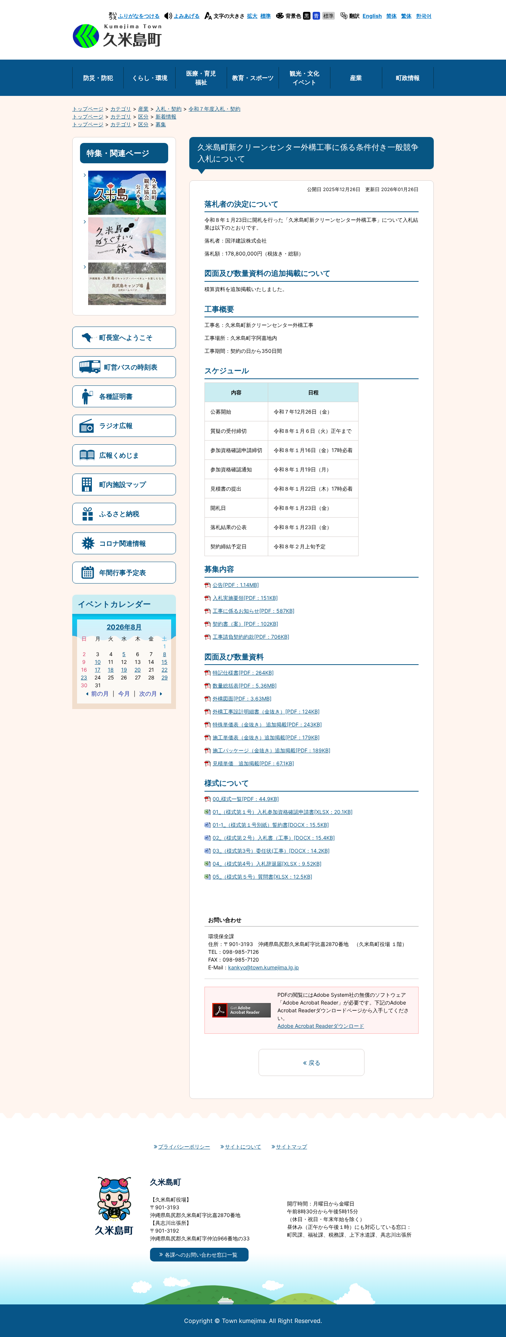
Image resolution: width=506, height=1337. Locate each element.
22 (164, 669)
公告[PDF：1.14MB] (236, 585)
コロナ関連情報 (122, 543)
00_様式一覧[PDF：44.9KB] (246, 799)
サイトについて (243, 1146)
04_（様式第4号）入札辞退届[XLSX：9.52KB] (267, 863)
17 (97, 669)
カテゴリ (120, 109)
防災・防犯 (98, 77)
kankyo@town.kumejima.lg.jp (263, 967)
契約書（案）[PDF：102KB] (245, 624)
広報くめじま (119, 455)
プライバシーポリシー (184, 1146)
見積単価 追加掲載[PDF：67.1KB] (253, 763)
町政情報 (408, 77)
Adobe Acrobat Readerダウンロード (320, 1026)
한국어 (424, 16)
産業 (356, 77)
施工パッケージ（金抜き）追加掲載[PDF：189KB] (271, 750)
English (372, 16)
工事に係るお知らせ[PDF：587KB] (253, 611)
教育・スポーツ (253, 77)
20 (137, 669)
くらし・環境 (149, 77)
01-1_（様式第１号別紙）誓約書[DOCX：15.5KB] (271, 825)
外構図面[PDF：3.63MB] (242, 698)
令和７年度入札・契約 (214, 109)
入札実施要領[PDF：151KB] (245, 598)
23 (84, 677)
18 (111, 669)
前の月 (100, 693)
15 (164, 662)
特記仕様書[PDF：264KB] (243, 672)
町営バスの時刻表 (130, 367)
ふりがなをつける (139, 16)
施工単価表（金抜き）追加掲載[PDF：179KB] (266, 737)
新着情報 (166, 116)
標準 (265, 16)
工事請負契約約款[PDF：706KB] (251, 637)
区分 (143, 116)
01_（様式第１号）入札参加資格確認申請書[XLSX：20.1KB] (283, 812)
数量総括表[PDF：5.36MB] (245, 685)
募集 (161, 124)
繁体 (406, 16)
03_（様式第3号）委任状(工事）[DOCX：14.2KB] (271, 851)
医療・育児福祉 (201, 78)
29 (165, 677)
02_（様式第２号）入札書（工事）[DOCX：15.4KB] (274, 838)
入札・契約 (169, 109)
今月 (124, 693)
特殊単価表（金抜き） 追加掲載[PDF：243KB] (267, 724)
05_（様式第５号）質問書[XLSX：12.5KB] (262, 876)
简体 (391, 16)
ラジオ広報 (116, 425)
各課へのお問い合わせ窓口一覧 (201, 1254)
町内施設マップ (122, 484)
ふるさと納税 (119, 513)
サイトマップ (291, 1146)
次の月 (148, 693)
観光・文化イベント (304, 78)
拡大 (252, 16)
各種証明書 (116, 396)
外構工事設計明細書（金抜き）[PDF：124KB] (266, 711)
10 (98, 662)
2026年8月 (124, 627)
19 (124, 669)
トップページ (87, 109)
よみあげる (187, 16)
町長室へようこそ (126, 337)
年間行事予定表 (122, 572)
